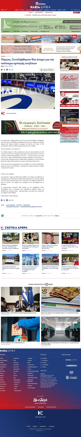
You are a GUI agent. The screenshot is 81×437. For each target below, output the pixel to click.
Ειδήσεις (57, 215)
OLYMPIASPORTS (16, 379)
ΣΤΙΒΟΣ (15, 386)
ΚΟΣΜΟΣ (41, 10)
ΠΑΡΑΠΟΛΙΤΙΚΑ (3, 384)
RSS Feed (44, 367)
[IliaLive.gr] (71, 359)
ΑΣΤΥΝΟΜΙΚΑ (11, 205)
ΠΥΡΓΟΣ (19, 205)
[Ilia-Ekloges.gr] (71, 377)
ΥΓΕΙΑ (14, 360)
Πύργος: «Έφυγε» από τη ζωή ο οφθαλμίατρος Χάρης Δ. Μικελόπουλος (50, 246)
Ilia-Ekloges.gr (51, 426)
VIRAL (14, 377)
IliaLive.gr (28, 426)
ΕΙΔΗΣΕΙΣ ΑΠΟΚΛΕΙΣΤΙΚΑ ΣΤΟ (36, 284)
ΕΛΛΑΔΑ (35, 10)
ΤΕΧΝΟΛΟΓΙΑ (16, 358)
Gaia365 (31, 12)
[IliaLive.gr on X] (74, 10)
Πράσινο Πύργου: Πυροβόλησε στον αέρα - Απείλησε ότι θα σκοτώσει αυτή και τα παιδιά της (10, 246)
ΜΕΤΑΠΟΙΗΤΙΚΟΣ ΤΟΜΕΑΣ (33, 371)
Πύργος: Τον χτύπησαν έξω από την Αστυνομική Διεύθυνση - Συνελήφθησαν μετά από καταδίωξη (30, 269)
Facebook (44, 358)
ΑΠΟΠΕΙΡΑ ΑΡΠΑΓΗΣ (13, 206)
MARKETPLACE (16, 369)
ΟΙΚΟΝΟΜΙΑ (46, 10)
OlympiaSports (39, 12)
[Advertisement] (69, 152)
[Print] (12, 70)
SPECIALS (15, 375)
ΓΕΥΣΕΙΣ (1, 369)
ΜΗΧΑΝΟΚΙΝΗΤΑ (17, 390)
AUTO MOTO (16, 364)
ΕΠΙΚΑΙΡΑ (17, 10)
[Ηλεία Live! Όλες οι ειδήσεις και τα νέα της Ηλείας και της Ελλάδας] (40, 5)
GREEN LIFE (30, 385)
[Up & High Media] (40, 401)
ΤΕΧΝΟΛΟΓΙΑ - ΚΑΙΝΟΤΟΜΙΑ (30, 380)
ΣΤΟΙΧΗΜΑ (30, 358)
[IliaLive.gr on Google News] (77, 10)
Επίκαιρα (3, 56)
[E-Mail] (9, 70)
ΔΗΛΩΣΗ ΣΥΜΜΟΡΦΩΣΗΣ (30, 407)
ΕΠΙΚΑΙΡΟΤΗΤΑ (31, 364)
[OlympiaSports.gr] (71, 365)
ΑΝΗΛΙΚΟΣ (27, 205)
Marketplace (48, 12)
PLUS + (14, 373)
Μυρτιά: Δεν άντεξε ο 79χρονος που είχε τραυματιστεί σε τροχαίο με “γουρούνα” (70, 268)
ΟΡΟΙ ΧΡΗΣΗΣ (41, 407)
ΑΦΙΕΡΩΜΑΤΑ (3, 367)
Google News (39, 215)
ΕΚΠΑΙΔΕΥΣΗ (2, 371)
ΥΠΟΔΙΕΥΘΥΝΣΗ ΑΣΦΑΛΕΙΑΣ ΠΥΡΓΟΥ (31, 206)
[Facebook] (1, 70)
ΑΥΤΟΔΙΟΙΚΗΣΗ (29, 10)
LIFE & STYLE (16, 367)
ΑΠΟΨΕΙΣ (59, 10)
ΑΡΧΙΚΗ (1, 358)
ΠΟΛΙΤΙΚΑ (22, 10)
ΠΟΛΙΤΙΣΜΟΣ (53, 10)
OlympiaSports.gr (43, 426)
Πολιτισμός (64, 250)
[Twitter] (4, 70)
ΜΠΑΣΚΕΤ (16, 384)
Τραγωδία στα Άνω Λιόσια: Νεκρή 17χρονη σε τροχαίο (44, 15)
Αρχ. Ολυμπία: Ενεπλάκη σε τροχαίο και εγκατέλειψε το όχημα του (10, 268)
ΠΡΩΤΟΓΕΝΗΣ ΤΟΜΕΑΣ (32, 377)
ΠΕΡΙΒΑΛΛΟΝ (2, 386)
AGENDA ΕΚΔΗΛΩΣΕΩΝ (32, 383)
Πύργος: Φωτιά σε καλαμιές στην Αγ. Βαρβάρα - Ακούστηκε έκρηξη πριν (50, 268)
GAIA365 (28, 362)
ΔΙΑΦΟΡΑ (30, 360)
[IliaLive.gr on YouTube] (75, 10)
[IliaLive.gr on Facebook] (72, 10)
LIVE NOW (28, 15)
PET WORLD (15, 371)
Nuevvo (43, 430)
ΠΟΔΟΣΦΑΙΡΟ (17, 382)
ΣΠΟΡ (15, 388)
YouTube (44, 362)
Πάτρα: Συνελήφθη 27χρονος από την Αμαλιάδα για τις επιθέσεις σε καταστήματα (30, 246)
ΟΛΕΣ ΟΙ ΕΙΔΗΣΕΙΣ (3, 360)
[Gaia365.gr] (71, 371)
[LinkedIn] (7, 70)
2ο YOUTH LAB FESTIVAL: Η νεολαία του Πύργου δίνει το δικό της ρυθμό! (70, 246)
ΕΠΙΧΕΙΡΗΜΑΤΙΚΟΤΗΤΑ (32, 367)
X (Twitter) (45, 360)
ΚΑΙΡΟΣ (64, 10)
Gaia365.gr (35, 426)
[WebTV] (76, 12)
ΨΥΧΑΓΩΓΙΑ (15, 362)
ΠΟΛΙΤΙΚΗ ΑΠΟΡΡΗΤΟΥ (51, 407)
